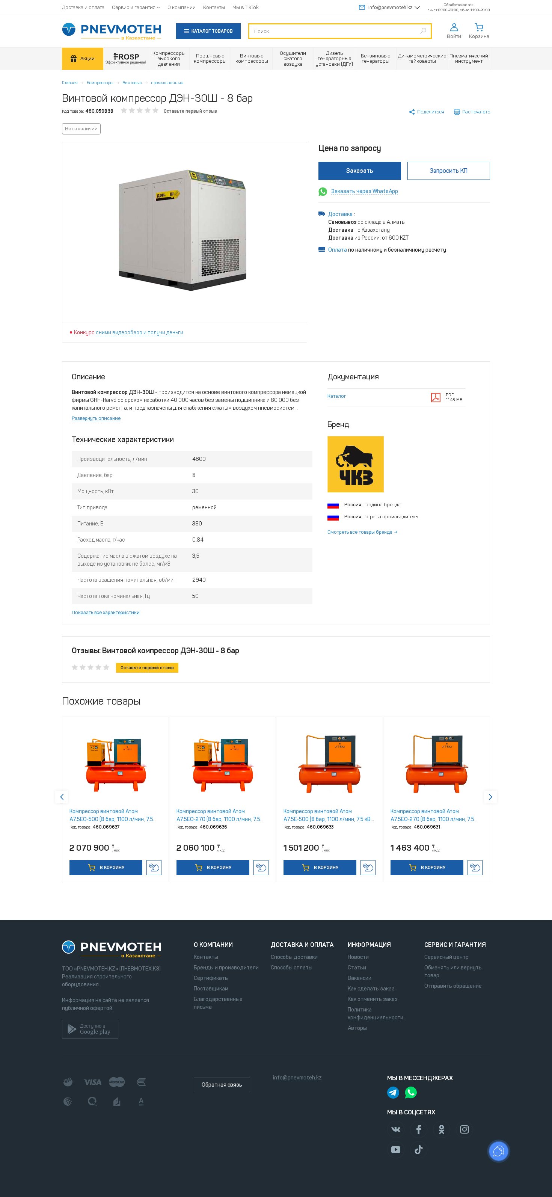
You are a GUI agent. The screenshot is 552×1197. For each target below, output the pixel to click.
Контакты (214, 7)
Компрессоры (100, 82)
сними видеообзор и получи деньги (139, 332)
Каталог (336, 396)
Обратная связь (222, 1085)
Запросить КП (449, 170)
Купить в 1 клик (153, 867)
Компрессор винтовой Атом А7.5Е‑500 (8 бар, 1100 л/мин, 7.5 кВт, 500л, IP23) (329, 819)
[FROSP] (125, 59)
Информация (369, 944)
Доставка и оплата (83, 7)
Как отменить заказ (373, 999)
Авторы (357, 1028)
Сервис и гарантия (133, 7)
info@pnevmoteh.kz (390, 7)
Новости (358, 957)
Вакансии (359, 978)
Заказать (359, 170)
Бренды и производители (226, 968)
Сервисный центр (446, 957)
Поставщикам (211, 989)
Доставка (341, 214)
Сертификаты (211, 978)
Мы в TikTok (245, 7)
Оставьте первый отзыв (190, 111)
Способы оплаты (291, 968)
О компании (181, 7)
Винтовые (132, 82)
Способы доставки (294, 957)
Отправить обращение (453, 986)
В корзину (111, 867)
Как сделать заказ (371, 989)
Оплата (337, 250)
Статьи (357, 968)
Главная (70, 82)
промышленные (167, 82)
